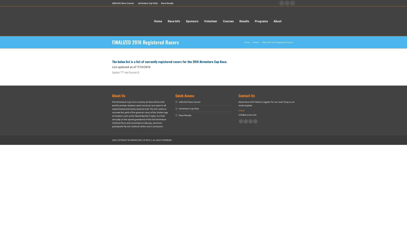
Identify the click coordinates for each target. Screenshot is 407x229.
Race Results (185, 115)
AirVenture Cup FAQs (189, 108)
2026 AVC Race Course (189, 102)
